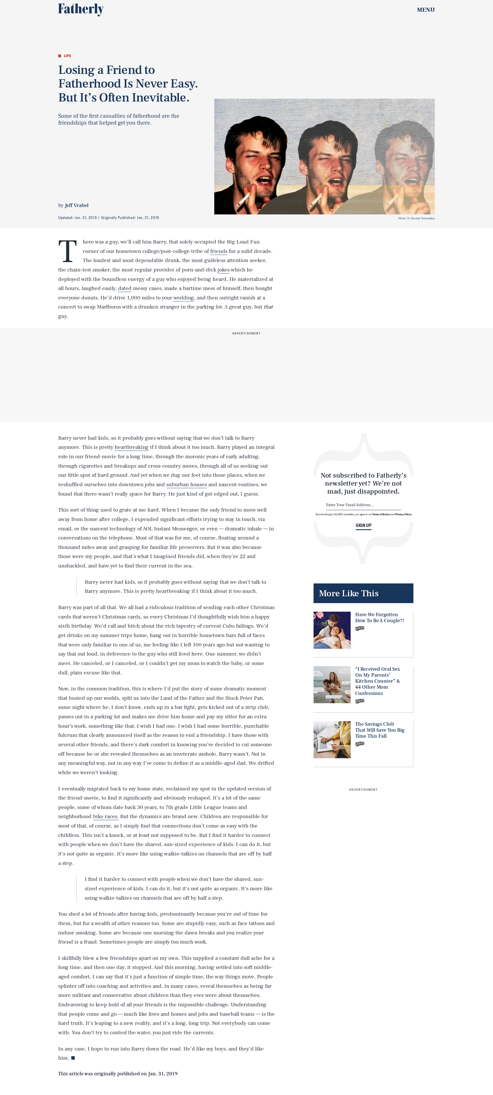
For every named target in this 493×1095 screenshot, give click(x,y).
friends (218, 251)
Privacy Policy (403, 514)
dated (125, 288)
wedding (183, 297)
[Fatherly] (81, 10)
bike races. (106, 816)
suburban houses (186, 484)
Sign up (363, 525)
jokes (224, 269)
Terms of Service (381, 514)
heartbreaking (132, 447)
